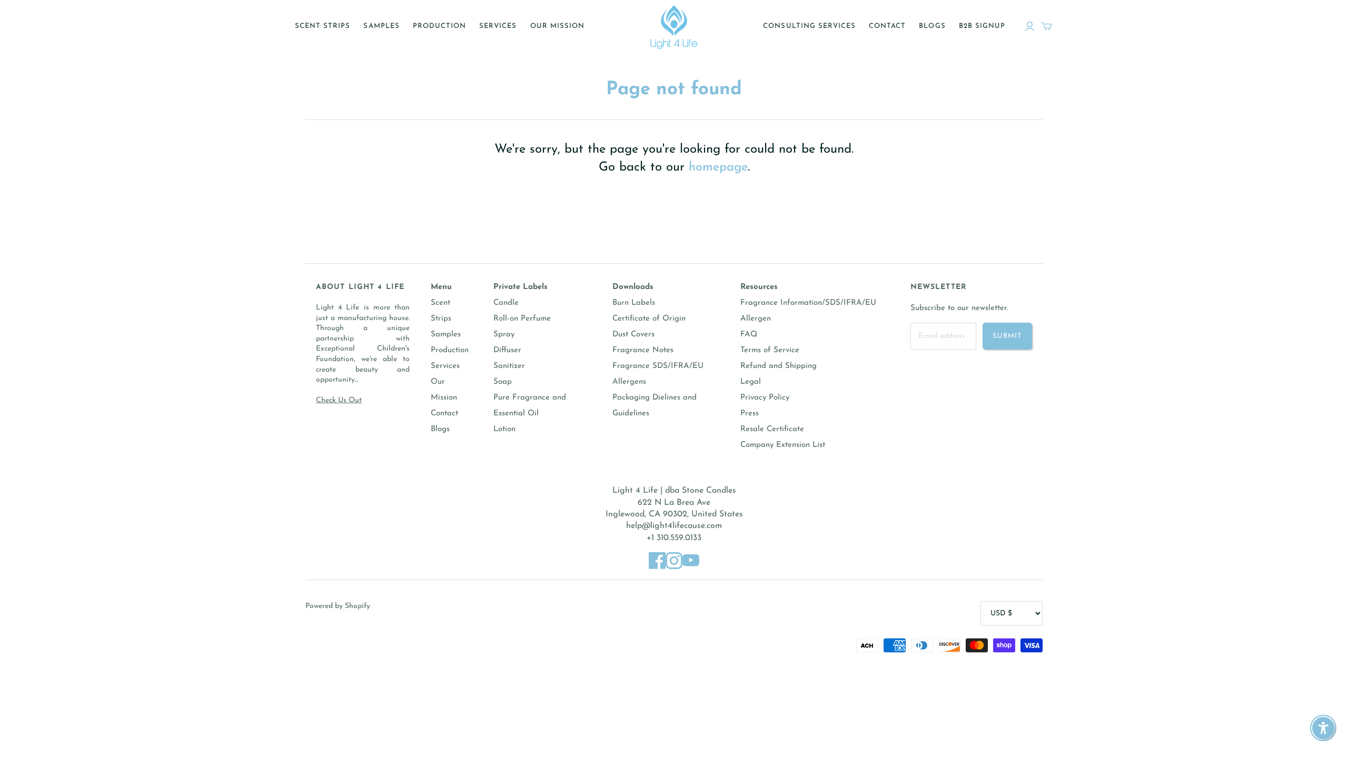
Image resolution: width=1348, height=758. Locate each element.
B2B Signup (982, 26)
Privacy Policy (764, 398)
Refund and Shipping (778, 366)
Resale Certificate (772, 429)
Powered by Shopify (337, 606)
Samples (381, 26)
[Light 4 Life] (674, 26)
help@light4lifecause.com (674, 526)
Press (749, 413)
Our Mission (557, 26)
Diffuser (507, 350)
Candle (506, 303)
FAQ (748, 334)
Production (439, 26)
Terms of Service (769, 350)
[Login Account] (1029, 26)
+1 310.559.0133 (674, 538)
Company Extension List (782, 445)
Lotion (504, 429)
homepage (718, 167)
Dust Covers (633, 334)
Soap (502, 382)
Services (498, 26)
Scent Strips (322, 26)
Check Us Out (339, 400)
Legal (750, 382)
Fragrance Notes (642, 350)
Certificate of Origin (649, 319)
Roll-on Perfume (522, 319)
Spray (503, 334)
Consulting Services (809, 26)
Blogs (932, 26)
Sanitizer (509, 366)
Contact (887, 26)
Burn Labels (633, 303)
